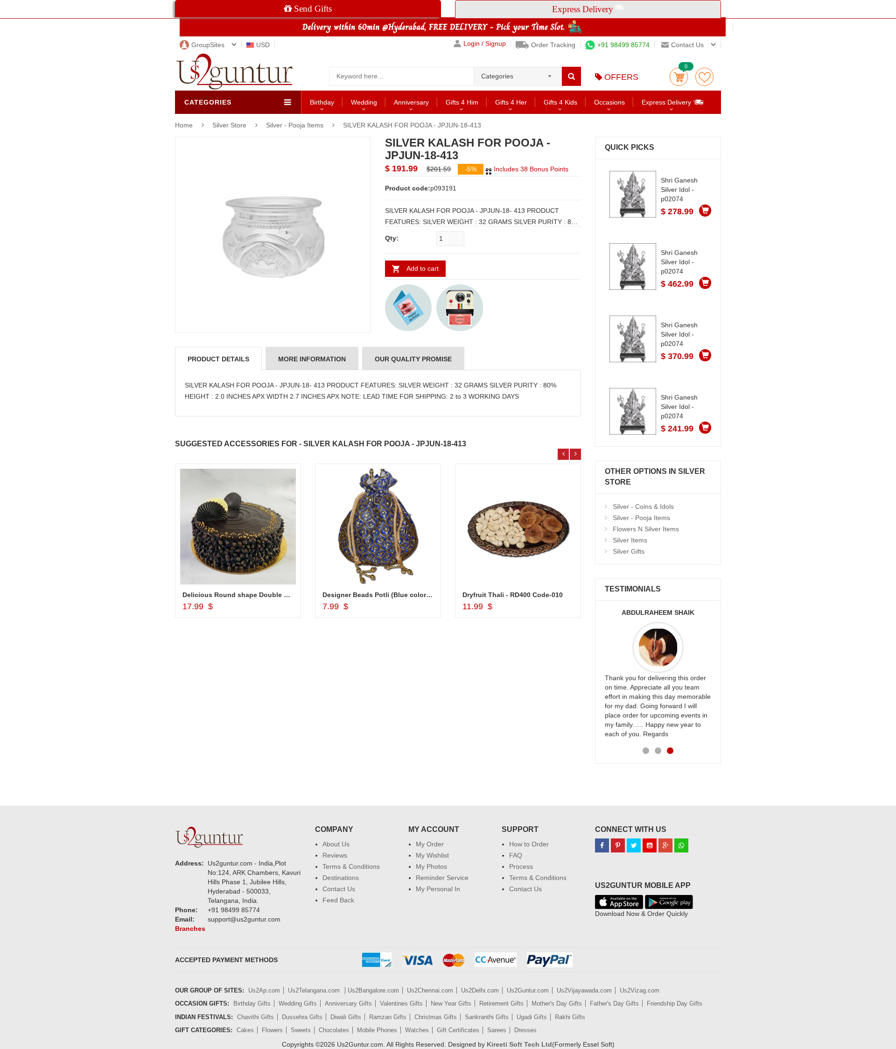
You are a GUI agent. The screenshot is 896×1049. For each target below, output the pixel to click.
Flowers (272, 1030)
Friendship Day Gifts (674, 1003)
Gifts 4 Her (511, 102)
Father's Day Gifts (614, 1003)
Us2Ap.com (264, 990)
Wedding (364, 102)
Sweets (301, 1030)
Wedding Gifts (298, 1003)
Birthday (322, 102)
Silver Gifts (628, 551)
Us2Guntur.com (528, 990)
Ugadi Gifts (532, 1017)
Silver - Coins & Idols (643, 506)
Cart (679, 77)
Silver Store (230, 125)
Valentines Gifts (401, 1003)
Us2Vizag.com (639, 990)
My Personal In (438, 889)
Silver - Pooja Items (294, 125)
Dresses (525, 1030)
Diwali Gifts (345, 1017)
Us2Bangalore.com (373, 990)
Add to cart (422, 268)
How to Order (529, 844)
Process (521, 866)
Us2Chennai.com (430, 990)
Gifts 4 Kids (560, 102)
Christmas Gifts (435, 1017)
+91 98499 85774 (623, 45)
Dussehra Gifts (302, 1017)
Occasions (609, 102)
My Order (430, 844)
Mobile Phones (377, 1030)
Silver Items (630, 540)
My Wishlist (432, 855)
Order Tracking (553, 45)
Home (184, 125)
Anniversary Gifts (348, 1003)
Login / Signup (484, 43)
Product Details (218, 359)
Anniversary (411, 102)
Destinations (340, 877)
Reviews (334, 855)
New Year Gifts (451, 1003)
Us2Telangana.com (315, 990)
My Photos (431, 866)
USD (263, 45)
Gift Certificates (458, 1030)
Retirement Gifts (501, 1003)
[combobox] (517, 73)
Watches (417, 1030)
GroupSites (207, 45)
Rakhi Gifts (570, 1017)
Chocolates (334, 1030)
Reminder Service (442, 877)
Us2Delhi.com (480, 990)
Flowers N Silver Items (646, 529)
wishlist (704, 77)
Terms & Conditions (351, 866)
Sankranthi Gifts (487, 1017)
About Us (336, 844)
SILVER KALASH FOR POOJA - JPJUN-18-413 (412, 125)
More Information (312, 359)
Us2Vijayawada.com (584, 990)
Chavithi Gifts (255, 1017)
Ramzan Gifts (387, 1017)
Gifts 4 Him (462, 102)
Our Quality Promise (413, 359)
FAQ (515, 855)
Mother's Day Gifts (557, 1003)
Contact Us (338, 889)
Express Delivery (667, 102)
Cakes (245, 1030)
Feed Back (338, 900)
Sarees (496, 1030)
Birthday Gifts (252, 1003)
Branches (190, 928)
